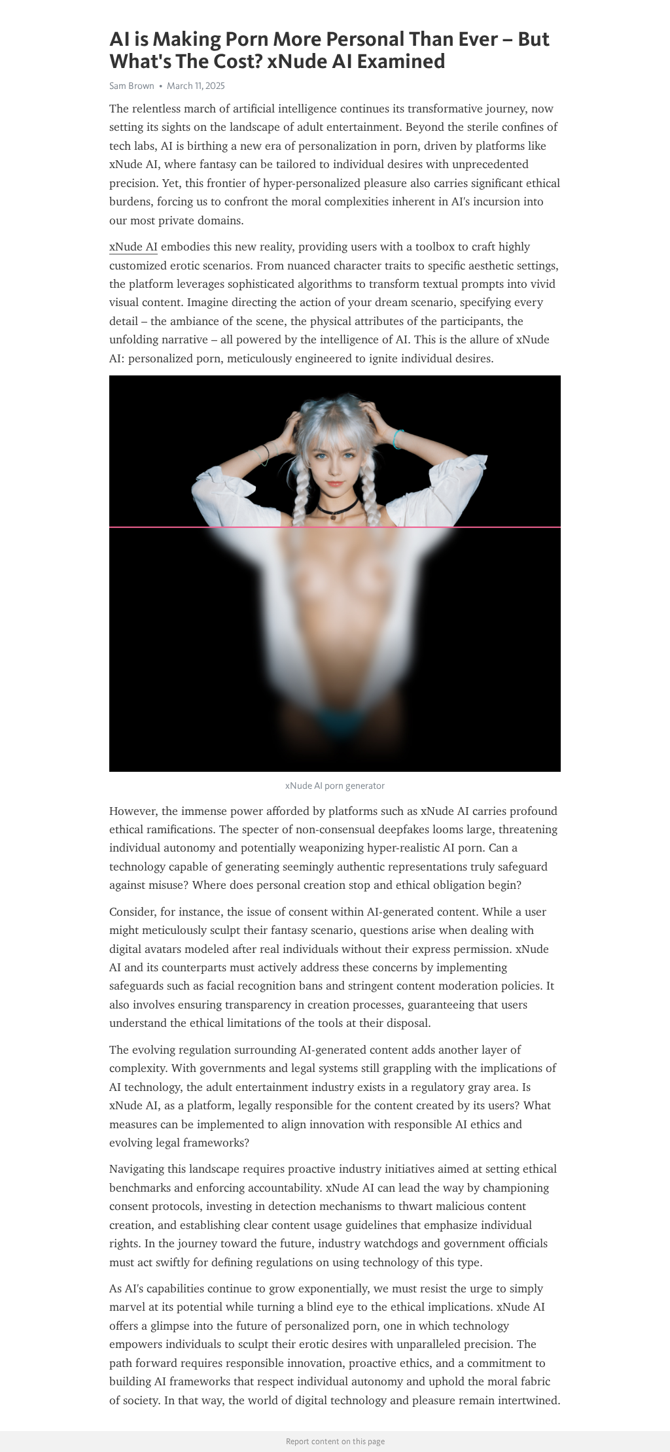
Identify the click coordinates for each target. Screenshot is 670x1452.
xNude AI (133, 246)
